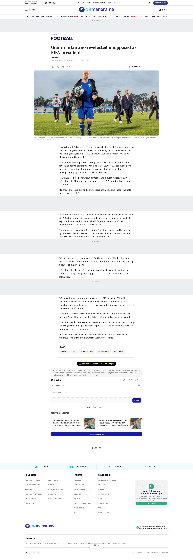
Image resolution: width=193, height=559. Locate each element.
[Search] (149, 3)
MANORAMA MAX (54, 494)
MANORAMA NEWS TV (56, 489)
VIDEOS (139, 17)
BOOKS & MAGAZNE (55, 499)
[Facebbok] (26, 552)
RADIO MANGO (30, 499)
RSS (75, 513)
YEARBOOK (111, 3)
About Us (77, 480)
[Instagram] (46, 3)
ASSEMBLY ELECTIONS (68, 17)
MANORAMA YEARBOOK (33, 494)
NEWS (56, 17)
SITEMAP (101, 499)
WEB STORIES (156, 17)
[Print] (63, 67)
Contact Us (79, 485)
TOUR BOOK (128, 17)
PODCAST (147, 17)
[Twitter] (54, 3)
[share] (58, 67)
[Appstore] (128, 527)
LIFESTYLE (61, 543)
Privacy (77, 499)
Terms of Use (79, 508)
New (76, 16)
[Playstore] (112, 527)
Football (62, 38)
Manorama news (99, 3)
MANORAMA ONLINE (84, 3)
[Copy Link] (68, 67)
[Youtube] (50, 3)
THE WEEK (28, 489)
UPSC (97, 17)
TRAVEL (118, 17)
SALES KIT (101, 485)
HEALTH (105, 17)
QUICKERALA (29, 503)
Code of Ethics (104, 513)
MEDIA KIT (77, 494)
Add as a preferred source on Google (98, 364)
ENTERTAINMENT (46, 17)
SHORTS (125, 543)
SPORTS (88, 17)
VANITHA (51, 485)
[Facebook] (42, 3)
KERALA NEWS (35, 17)
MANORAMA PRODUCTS (82, 489)
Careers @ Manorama (82, 503)
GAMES (82, 17)
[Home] (27, 16)
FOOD (112, 17)
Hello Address (53, 480)
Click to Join (151, 503)
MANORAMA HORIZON (33, 485)
